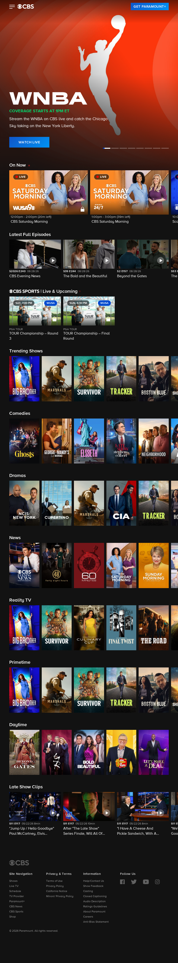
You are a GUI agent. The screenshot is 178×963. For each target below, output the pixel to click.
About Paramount (94, 911)
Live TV (14, 886)
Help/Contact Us (93, 881)
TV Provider (16, 896)
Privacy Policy (55, 886)
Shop (12, 916)
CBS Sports (16, 911)
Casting (88, 891)
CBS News (15, 906)
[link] (150, 6)
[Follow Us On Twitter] (134, 881)
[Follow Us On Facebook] (122, 881)
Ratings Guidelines (95, 906)
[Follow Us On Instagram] (157, 881)
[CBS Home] (19, 863)
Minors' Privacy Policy (59, 896)
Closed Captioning (95, 896)
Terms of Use (54, 881)
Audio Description (94, 901)
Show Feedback (93, 886)
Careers (88, 916)
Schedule (15, 891)
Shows (13, 881)
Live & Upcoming (59, 291)
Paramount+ (17, 901)
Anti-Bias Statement (96, 922)
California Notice (56, 891)
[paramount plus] (25, 6)
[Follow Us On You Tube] (146, 881)
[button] (12, 7)
